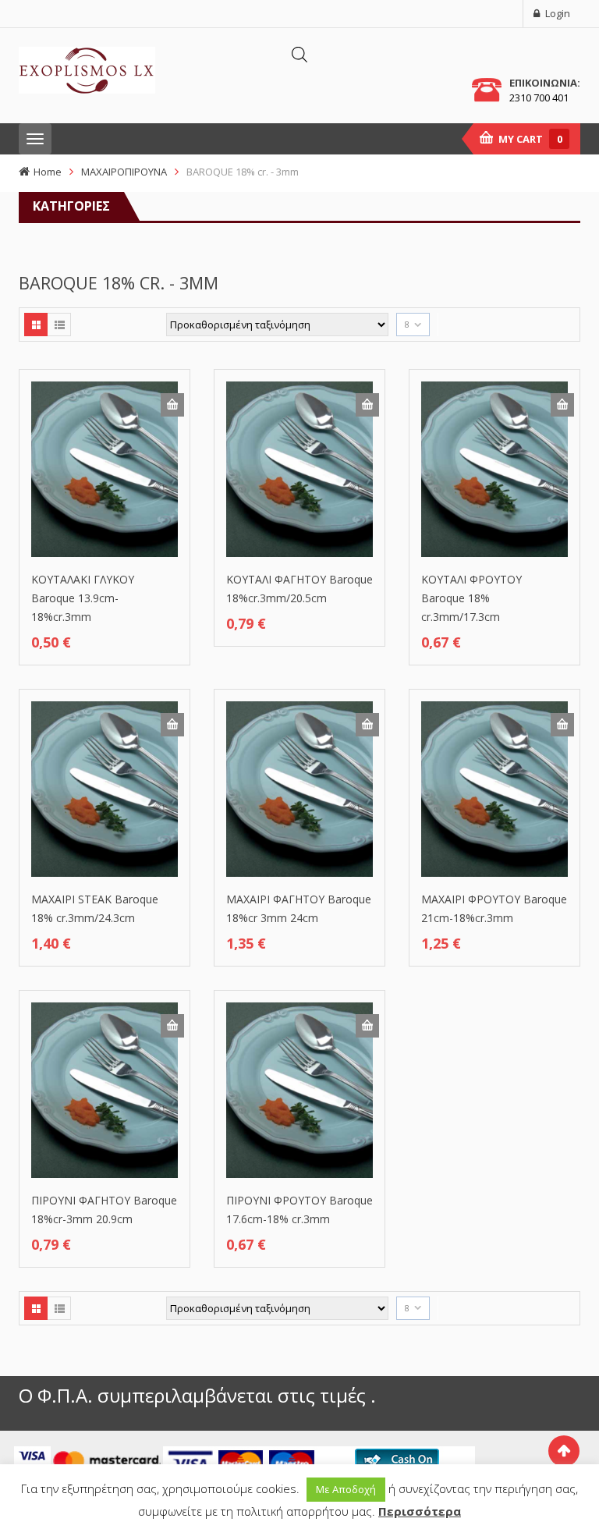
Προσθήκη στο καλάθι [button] (172, 405)
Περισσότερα (419, 1511)
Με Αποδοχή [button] (346, 1489)
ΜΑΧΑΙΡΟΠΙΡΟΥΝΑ (124, 172)
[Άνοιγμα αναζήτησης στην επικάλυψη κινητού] (299, 54)
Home (48, 172)
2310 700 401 (539, 97)
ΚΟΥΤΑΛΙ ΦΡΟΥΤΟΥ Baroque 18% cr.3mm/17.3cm (471, 598)
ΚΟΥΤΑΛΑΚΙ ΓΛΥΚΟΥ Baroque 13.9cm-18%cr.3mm (82, 598)
